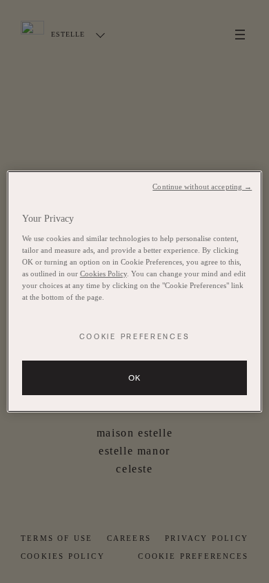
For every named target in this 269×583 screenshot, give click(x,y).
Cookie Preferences (134, 337)
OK (134, 378)
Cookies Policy (103, 273)
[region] (135, 291)
